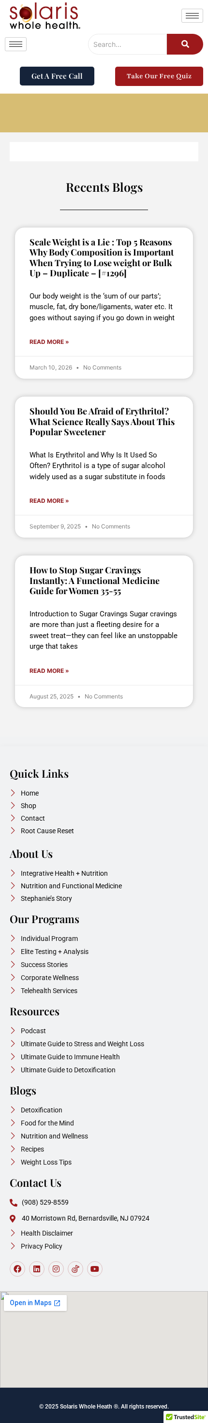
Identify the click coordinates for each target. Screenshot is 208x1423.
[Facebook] (17, 1269)
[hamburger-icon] (192, 16)
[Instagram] (56, 1269)
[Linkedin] (37, 1269)
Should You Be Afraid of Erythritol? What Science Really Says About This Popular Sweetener (102, 421)
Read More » (49, 341)
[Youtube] (95, 1269)
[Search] (185, 44)
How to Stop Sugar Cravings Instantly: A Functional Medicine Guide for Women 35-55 (95, 580)
